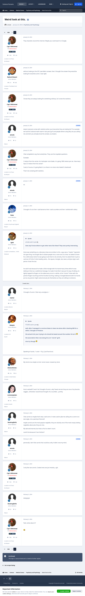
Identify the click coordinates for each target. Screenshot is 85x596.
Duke (12, 215)
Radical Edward (12, 77)
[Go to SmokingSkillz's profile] (12, 416)
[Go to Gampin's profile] (12, 319)
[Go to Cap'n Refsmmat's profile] (12, 40)
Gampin (12, 325)
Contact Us (15, 583)
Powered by (74, 583)
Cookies (22, 583)
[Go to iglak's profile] (12, 236)
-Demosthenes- (12, 368)
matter (12, 298)
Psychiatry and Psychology (31, 25)
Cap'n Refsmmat (12, 46)
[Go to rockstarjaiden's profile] (12, 389)
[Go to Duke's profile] (12, 209)
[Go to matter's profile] (12, 291)
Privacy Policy (7, 583)
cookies (14, 592)
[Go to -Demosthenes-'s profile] (12, 361)
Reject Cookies (77, 591)
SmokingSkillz (12, 422)
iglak (12, 242)
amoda (9, 25)
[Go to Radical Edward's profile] (12, 71)
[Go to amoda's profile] (5, 25)
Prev (8, 32)
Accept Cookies (64, 591)
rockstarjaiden (12, 395)
